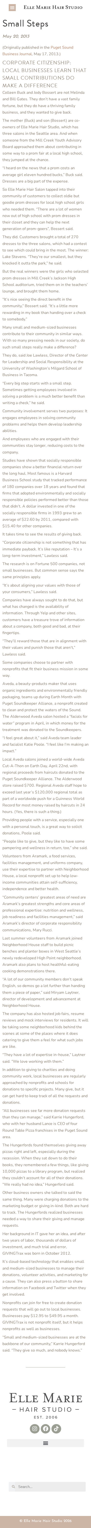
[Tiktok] (56, 1429)
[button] (12, 7)
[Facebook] (45, 1429)
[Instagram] (35, 1429)
